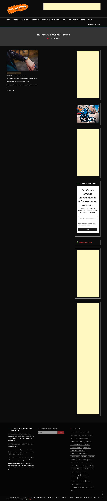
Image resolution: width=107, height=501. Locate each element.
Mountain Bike (76, 465)
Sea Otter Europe (77, 475)
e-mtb (86, 459)
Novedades (25, 19)
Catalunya (88, 444)
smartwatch (29, 85)
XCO (74, 490)
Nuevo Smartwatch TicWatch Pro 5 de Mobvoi (22, 79)
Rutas (64, 19)
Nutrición (45, 19)
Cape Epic (90, 441)
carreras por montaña (78, 444)
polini (74, 472)
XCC (89, 487)
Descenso (93, 456)
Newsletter (24, 497)
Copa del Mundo (77, 456)
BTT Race (15, 19)
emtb (80, 462)
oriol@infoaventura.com (20, 75)
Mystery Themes (31, 499)
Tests (83, 19)
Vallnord (90, 481)
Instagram (64, 497)
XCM (94, 487)
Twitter (56, 497)
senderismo (87, 475)
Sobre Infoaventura (14, 497)
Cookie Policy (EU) (80, 497)
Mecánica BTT (55, 19)
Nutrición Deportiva (90, 468)
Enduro (85, 462)
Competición (89, 447)
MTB (93, 465)
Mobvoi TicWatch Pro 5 (20, 85)
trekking (84, 481)
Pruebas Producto (82, 472)
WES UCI (80, 484)
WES (74, 484)
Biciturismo (35, 19)
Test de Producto (85, 478)
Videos (90, 19)
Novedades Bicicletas (78, 468)
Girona (91, 462)
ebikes (74, 462)
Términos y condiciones (93, 497)
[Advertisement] (71, 6)
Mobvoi (12, 85)
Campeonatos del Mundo (79, 441)
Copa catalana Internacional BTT (81, 453)
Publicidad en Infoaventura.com (37, 497)
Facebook (50, 497)
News (8, 19)
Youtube (71, 497)
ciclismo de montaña (78, 447)
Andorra (75, 432)
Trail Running (73, 19)
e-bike (81, 459)
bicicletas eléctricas (89, 435)
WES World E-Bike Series (79, 487)
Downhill (75, 459)
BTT (74, 438)
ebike (91, 459)
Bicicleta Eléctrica (77, 435)
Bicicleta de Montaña (84, 432)
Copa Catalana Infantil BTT (79, 450)
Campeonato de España (83, 438)
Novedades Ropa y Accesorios (13, 72)
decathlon (86, 456)
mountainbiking (86, 465)
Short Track (76, 478)
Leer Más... (10, 90)
